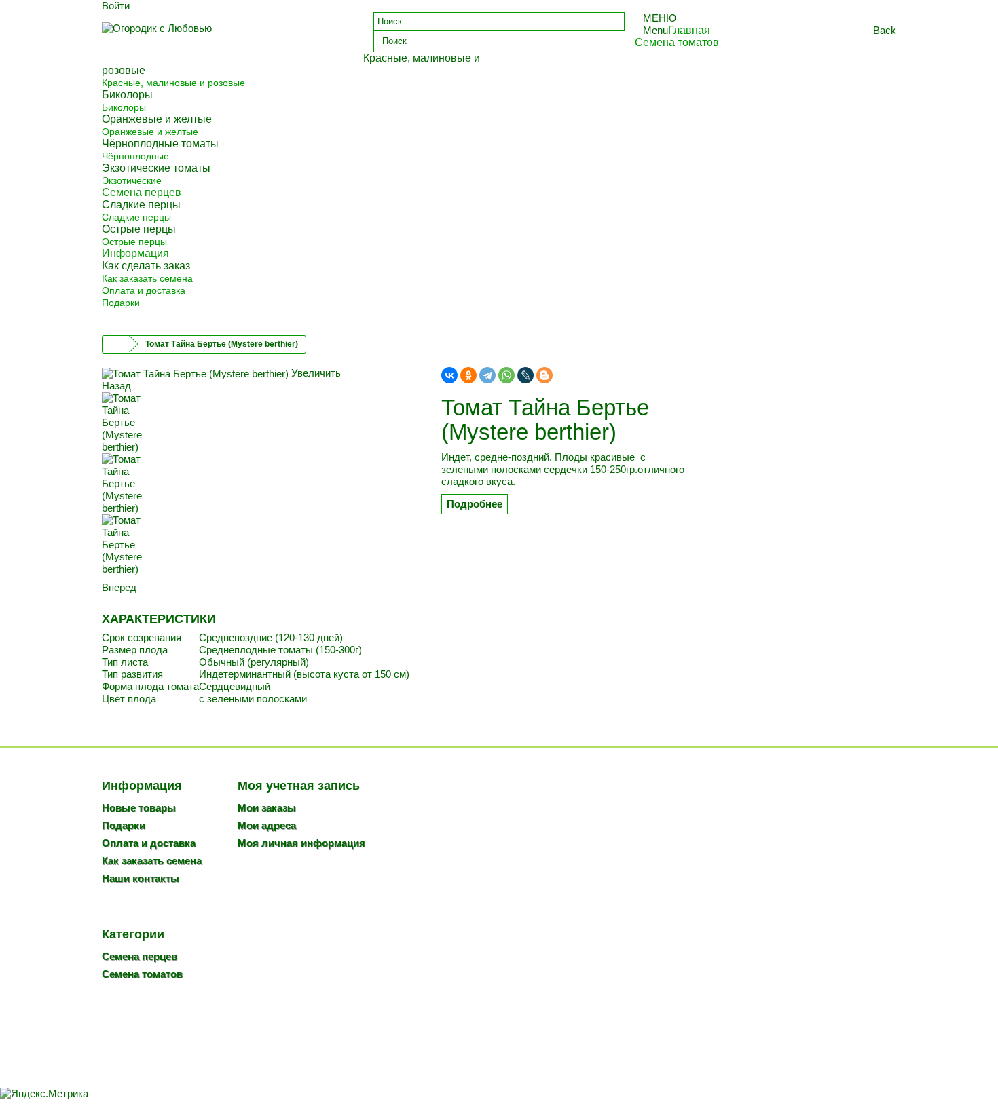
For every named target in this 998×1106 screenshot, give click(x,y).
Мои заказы (267, 808)
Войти (116, 6)
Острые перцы (134, 241)
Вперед (119, 587)
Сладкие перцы (136, 217)
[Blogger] (544, 375)
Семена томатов (142, 974)
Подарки (121, 302)
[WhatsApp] (506, 375)
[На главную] (116, 344)
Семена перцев (139, 956)
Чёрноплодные (135, 156)
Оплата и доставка (143, 290)
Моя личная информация (301, 843)
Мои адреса (267, 825)
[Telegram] (487, 375)
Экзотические (132, 180)
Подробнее (474, 504)
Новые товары (139, 808)
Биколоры (124, 107)
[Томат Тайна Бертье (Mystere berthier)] (261, 422)
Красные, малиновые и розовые (173, 82)
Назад (116, 386)
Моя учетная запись (299, 786)
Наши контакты (140, 878)
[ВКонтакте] (449, 375)
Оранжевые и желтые (150, 131)
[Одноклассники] (468, 375)
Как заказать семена (147, 278)
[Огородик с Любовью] (227, 39)
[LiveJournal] (525, 375)
